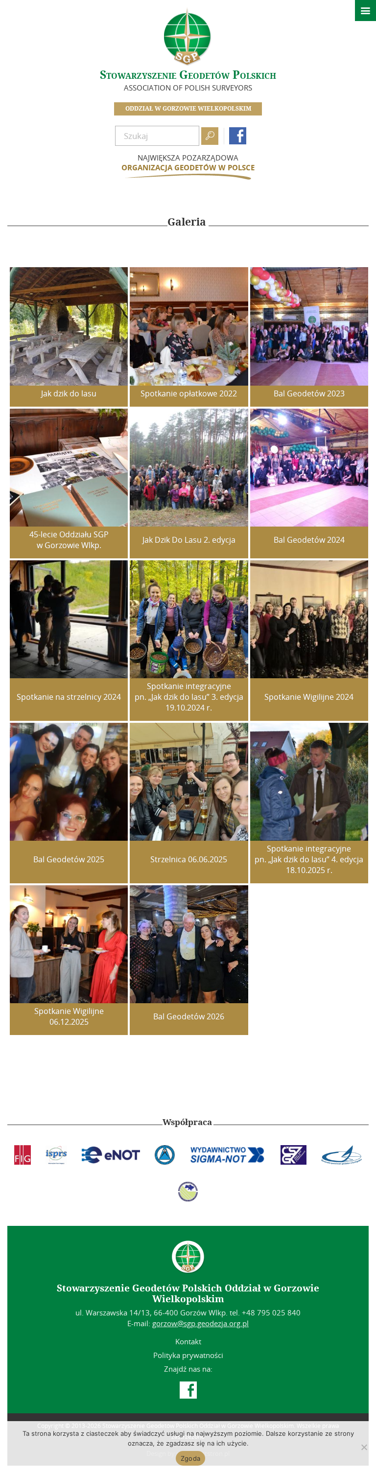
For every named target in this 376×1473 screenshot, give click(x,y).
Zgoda (190, 1458)
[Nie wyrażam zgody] (364, 1447)
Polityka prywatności (188, 1355)
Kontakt (188, 1341)
